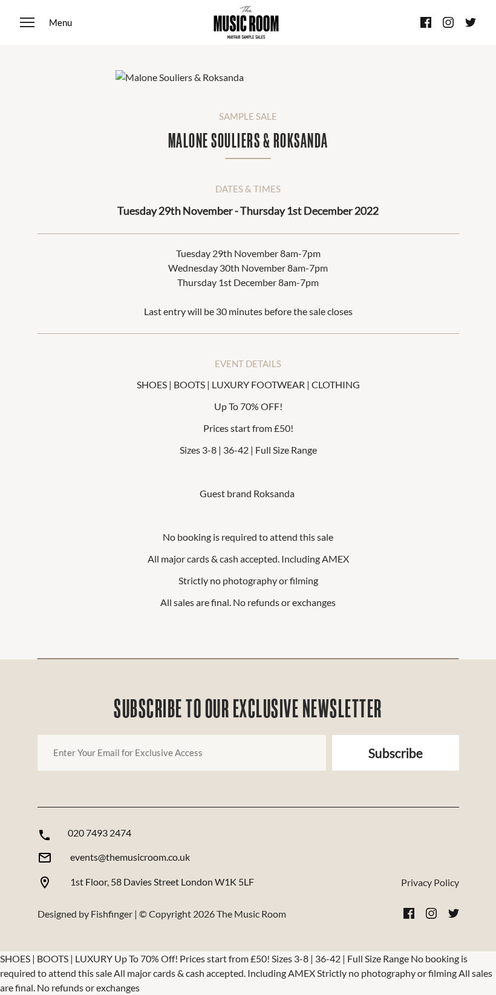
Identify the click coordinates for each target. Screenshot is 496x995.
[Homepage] (246, 22)
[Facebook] (425, 22)
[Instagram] (448, 22)
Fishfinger (111, 913)
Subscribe (395, 752)
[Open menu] (46, 22)
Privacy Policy (430, 882)
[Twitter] (470, 22)
